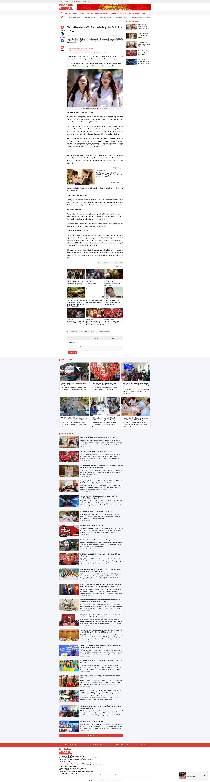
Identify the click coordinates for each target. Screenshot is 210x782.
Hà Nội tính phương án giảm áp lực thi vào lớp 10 (96, 511)
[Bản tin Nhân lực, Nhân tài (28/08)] (69, 531)
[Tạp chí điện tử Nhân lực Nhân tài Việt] (67, 7)
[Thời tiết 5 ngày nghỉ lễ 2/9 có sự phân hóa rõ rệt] (69, 456)
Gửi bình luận (72, 352)
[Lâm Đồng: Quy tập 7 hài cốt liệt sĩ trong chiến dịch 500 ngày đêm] (69, 681)
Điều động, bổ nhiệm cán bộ (111, 17)
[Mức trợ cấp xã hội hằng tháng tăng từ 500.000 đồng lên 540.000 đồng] (135, 406)
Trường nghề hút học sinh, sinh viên (78, 50)
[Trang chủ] (61, 13)
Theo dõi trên (113, 35)
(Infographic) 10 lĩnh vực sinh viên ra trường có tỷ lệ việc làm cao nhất (87, 52)
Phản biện (88, 610)
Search (149, 1)
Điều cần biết (63, 379)
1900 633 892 (67, 771)
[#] (114, 7)
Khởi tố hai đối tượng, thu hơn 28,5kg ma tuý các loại (97, 437)
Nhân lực (88, 476)
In (113, 338)
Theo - (110, 262)
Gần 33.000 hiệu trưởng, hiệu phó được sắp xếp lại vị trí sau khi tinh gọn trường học (136, 384)
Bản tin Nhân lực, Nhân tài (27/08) (91, 721)
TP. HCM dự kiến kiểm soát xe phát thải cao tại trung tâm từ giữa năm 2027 (74, 419)
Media (87, 534)
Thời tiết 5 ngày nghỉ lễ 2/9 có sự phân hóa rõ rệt (96, 451)
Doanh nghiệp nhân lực (90, 625)
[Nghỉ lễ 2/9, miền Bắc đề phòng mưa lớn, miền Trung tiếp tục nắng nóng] (105, 372)
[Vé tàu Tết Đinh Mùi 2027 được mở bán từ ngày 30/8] (74, 372)
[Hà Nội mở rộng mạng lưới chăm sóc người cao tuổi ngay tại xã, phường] (105, 406)
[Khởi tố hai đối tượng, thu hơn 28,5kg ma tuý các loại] (69, 442)
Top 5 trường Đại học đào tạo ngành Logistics (80, 48)
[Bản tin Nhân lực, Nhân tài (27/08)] (69, 726)
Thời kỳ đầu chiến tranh (95, 17)
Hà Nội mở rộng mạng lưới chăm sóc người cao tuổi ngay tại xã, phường (104, 419)
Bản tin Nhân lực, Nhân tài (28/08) (91, 525)
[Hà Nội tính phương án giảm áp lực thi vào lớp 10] (69, 516)
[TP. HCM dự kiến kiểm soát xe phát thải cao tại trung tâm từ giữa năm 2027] (74, 406)
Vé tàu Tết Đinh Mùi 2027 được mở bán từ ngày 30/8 (74, 384)
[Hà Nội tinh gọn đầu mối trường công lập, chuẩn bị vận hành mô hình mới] (69, 665)
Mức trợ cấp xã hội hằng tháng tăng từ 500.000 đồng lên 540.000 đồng (135, 419)
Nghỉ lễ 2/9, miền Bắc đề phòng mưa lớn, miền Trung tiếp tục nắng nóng (104, 384)
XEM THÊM (91, 735)
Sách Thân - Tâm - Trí (80, 17)
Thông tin (88, 446)
